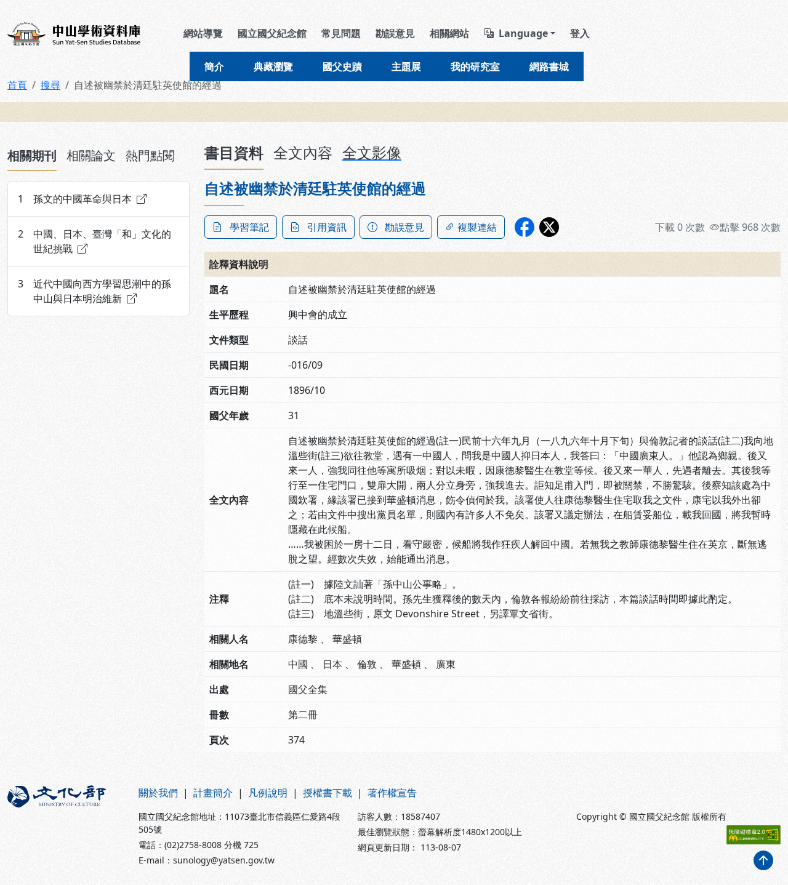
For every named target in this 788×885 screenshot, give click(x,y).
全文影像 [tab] (371, 152)
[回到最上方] (763, 860)
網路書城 (549, 66)
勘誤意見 (395, 33)
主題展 (406, 66)
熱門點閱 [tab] (150, 155)
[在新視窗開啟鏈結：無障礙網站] (753, 834)
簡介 (214, 66)
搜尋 (50, 85)
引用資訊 (327, 227)
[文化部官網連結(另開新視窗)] (65, 826)
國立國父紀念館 (272, 33)
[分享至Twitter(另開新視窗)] (549, 227)
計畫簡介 (213, 792)
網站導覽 (203, 33)
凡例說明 (267, 792)
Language (523, 33)
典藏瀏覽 (273, 66)
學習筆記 (249, 227)
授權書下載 (327, 792)
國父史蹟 (342, 66)
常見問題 (341, 33)
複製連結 (477, 227)
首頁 (17, 85)
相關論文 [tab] (91, 155)
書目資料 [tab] (233, 152)
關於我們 (158, 792)
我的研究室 (475, 66)
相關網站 (449, 33)
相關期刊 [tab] (32, 155)
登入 (580, 33)
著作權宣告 (392, 792)
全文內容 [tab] (302, 152)
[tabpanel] (98, 248)
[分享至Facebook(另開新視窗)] (524, 227)
